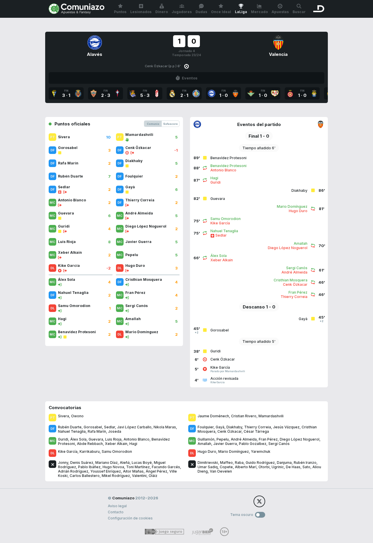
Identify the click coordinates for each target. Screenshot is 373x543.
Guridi (63, 439)
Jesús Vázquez (286, 427)
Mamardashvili (271, 416)
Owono (77, 416)
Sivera (63, 416)
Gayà (220, 427)
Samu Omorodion (117, 451)
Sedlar (109, 427)
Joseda (114, 431)
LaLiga (241, 12)
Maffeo (226, 462)
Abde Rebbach (90, 443)
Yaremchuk (260, 451)
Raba (239, 462)
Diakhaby (234, 427)
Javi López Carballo (134, 427)
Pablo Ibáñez (89, 467)
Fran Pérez (268, 439)
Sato (306, 467)
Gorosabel (93, 427)
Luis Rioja (113, 439)
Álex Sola (78, 439)
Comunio (153, 123)
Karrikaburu (90, 451)
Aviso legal (117, 506)
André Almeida (244, 439)
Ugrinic (278, 467)
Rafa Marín (97, 431)
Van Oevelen (221, 471)
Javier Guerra (225, 443)
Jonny (63, 462)
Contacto (116, 512)
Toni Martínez (138, 467)
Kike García (68, 451)
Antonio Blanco (136, 439)
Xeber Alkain (116, 443)
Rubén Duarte (70, 427)
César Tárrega (256, 431)
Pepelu (223, 439)
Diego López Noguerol (299, 439)
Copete (226, 467)
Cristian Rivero (243, 416)
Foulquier (206, 427)
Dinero (161, 12)
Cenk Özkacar (229, 431)
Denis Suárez (81, 462)
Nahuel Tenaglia (72, 431)
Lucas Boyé (142, 462)
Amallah (204, 443)
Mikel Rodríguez (116, 475)
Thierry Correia (257, 427)
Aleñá (125, 462)
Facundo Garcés (166, 467)
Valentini (139, 475)
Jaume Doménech (213, 416)
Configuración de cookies (130, 518)
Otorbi (264, 467)
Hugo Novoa (113, 467)
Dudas (201, 12)
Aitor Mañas (133, 471)
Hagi (133, 443)
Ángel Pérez (156, 471)
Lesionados (141, 12)
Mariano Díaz (106, 462)
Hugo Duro (207, 451)
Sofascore (170, 123)
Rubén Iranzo (305, 462)
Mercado (259, 12)
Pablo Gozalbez (252, 443)
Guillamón (206, 439)
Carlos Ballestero (85, 475)
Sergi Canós (279, 443)
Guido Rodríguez (260, 462)
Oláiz (153, 475)
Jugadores (182, 12)
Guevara (96, 439)
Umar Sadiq (208, 467)
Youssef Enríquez (105, 471)
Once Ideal (221, 12)
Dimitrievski (208, 462)
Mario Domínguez (233, 451)
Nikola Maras (165, 427)
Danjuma (284, 462)
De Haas (293, 467)
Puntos (120, 12)
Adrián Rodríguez (73, 471)
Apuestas (280, 12)
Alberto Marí (245, 467)
